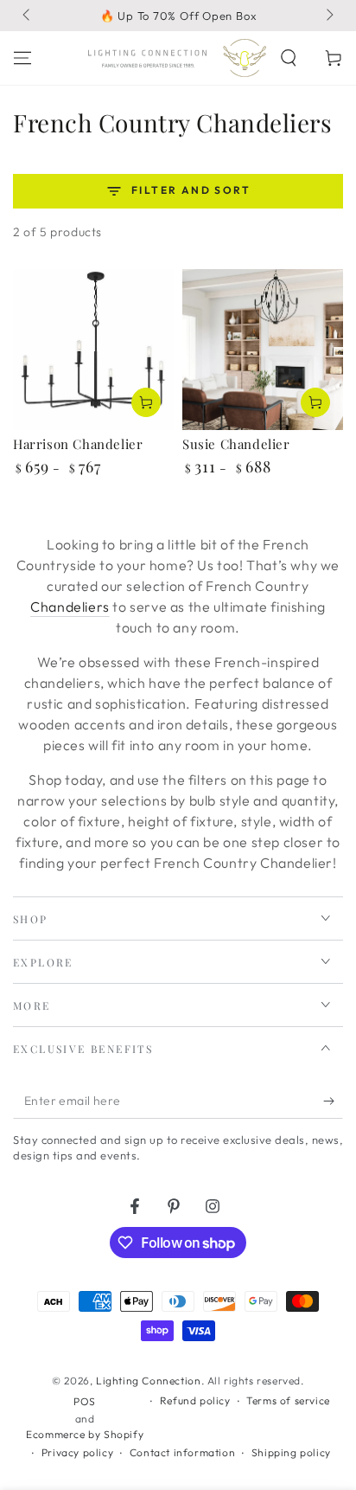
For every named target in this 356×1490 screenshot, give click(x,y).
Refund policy (195, 1400)
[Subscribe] (333, 1101)
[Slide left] (27, 15)
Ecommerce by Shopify (84, 1434)
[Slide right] (328, 15)
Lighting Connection (148, 1380)
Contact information (182, 1452)
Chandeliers (70, 606)
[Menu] (22, 58)
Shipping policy (291, 1452)
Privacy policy (77, 1452)
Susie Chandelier (236, 444)
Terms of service (288, 1400)
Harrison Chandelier (78, 444)
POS (84, 1401)
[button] (288, 58)
